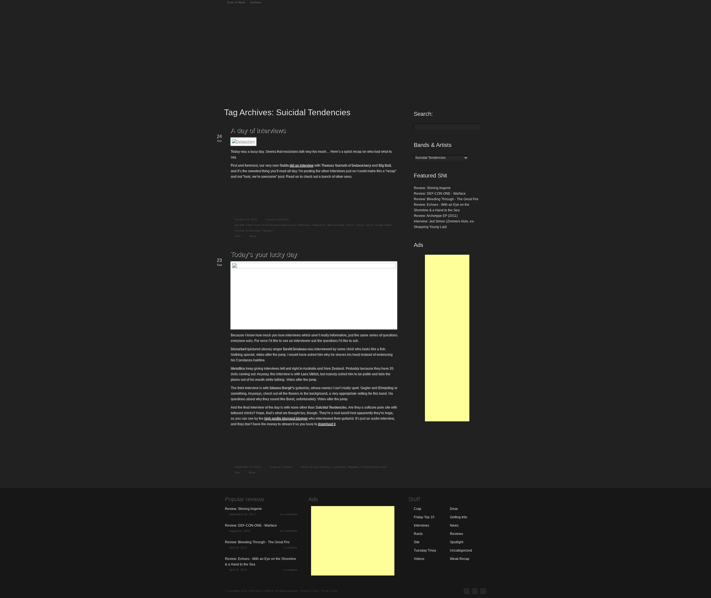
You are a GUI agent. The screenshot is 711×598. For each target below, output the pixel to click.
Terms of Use (329, 590)
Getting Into (458, 517)
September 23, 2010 (248, 467)
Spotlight (456, 542)
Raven (351, 225)
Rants (418, 534)
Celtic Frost (253, 225)
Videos (419, 559)
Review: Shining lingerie (432, 188)
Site (417, 542)
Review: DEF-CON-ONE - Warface (440, 194)
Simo (238, 236)
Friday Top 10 (424, 517)
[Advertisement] (447, 338)
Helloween (304, 225)
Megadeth (319, 225)
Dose (454, 509)
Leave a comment (277, 219)
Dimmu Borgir (309, 467)
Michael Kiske (336, 225)
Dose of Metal (236, 2)
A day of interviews (258, 130)
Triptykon (268, 230)
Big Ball (239, 225)
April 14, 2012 (238, 547)
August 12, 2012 (240, 530)
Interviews (421, 525)
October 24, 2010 (246, 219)
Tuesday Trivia (425, 550)
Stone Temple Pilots (379, 225)
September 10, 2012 (242, 514)
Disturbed (325, 467)
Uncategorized (461, 550)
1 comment (290, 547)
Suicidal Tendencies (247, 230)
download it (326, 424)
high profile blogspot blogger (285, 418)
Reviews (456, 534)
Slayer (360, 225)
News (252, 236)
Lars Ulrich (340, 467)
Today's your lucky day (264, 254)
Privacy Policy (310, 590)
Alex (237, 472)
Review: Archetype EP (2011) (436, 216)
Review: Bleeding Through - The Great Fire (446, 199)
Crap (417, 509)
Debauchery (288, 225)
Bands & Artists (433, 145)
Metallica (353, 467)
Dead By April (270, 225)
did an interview (301, 165)
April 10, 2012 (238, 569)
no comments (288, 514)
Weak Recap (459, 559)
